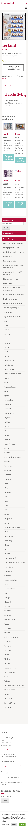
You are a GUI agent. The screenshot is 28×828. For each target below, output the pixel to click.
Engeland (7, 418)
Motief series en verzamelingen (13, 295)
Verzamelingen (8, 312)
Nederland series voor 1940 (12, 303)
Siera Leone (8, 611)
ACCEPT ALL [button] (22, 824)
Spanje (6, 624)
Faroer (6, 426)
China (6, 391)
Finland (6, 435)
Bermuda (7, 356)
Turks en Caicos (9, 672)
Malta (6, 549)
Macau (6, 545)
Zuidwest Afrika (9, 703)
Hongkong (7, 479)
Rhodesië (7, 602)
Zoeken (5, 228)
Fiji (5, 431)
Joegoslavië (8, 519)
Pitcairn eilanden (10, 589)
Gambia (6, 448)
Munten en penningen (10, 299)
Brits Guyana (8, 365)
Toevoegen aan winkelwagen (14, 68)
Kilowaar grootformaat (10, 279)
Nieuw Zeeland (9, 567)
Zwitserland (8, 707)
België (6, 352)
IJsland (6, 488)
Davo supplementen (9, 261)
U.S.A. (6, 677)
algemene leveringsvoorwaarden (13, 766)
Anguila (6, 330)
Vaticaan (7, 681)
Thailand (7, 659)
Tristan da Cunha (10, 668)
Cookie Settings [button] (5, 824)
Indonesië (7, 492)
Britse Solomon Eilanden (12, 374)
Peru (6, 584)
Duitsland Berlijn (9, 413)
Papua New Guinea (10, 580)
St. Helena (7, 628)
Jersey (6, 514)
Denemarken (8, 400)
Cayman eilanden (10, 387)
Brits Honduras (9, 369)
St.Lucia (7, 633)
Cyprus (6, 396)
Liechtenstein (8, 536)
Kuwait (6, 532)
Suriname (7, 646)
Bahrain (6, 347)
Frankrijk (7, 440)
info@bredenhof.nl (10, 750)
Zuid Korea (8, 699)
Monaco (7, 554)
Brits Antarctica (9, 361)
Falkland (7, 422)
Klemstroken (7, 283)
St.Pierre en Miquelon (11, 637)
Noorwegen (8, 571)
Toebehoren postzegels (11, 308)
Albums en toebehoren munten (13, 243)
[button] (22, 16)
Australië (7, 334)
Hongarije (7, 475)
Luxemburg (8, 541)
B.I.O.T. (6, 339)
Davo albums (7, 256)
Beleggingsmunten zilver (11, 248)
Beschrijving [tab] (8, 86)
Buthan (6, 378)
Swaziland (7, 650)
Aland (6, 325)
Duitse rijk (7, 404)
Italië (6, 505)
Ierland (4, 78)
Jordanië (7, 523)
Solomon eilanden (10, 620)
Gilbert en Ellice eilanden (12, 457)
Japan (6, 510)
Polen (6, 593)
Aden (6, 321)
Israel (6, 501)
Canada (6, 382)
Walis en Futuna (9, 690)
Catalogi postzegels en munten (13, 252)
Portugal (7, 598)
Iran (5, 497)
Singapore (7, 615)
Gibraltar (7, 453)
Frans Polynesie (9, 444)
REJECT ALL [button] (14, 824)
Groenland (7, 470)
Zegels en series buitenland (12, 317)
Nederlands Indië (10, 558)
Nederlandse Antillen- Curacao (14, 563)
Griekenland (8, 466)
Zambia (6, 694)
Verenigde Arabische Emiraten (14, 685)
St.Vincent (7, 642)
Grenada (7, 462)
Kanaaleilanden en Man (12, 527)
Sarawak (7, 606)
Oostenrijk (7, 576)
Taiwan (6, 655)
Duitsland (7, 409)
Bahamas (7, 343)
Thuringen (7, 663)
